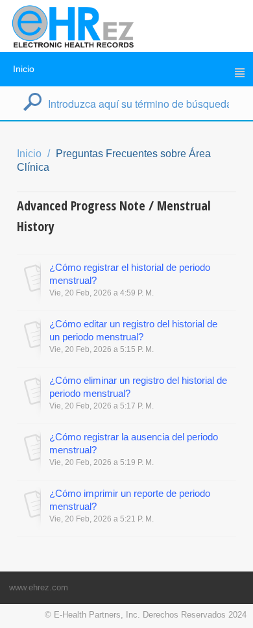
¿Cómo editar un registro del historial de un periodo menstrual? (133, 330)
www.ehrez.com (38, 587)
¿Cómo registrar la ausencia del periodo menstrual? (133, 443)
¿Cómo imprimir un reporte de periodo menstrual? (129, 500)
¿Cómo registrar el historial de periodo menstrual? (129, 274)
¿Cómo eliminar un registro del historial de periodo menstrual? (138, 387)
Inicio (23, 69)
